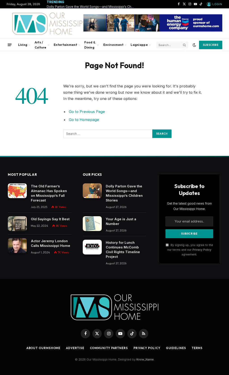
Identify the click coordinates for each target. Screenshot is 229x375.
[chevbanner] (152, 30)
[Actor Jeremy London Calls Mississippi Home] (17, 245)
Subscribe (210, 45)
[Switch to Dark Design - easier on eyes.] (194, 45)
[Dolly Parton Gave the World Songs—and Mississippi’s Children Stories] (92, 190)
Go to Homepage (84, 119)
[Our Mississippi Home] (50, 23)
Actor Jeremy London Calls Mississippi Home (50, 243)
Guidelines (176, 348)
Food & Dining (89, 44)
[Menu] (10, 45)
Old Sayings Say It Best (50, 219)
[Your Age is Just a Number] (92, 223)
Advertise (75, 348)
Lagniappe (139, 45)
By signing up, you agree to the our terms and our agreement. (190, 249)
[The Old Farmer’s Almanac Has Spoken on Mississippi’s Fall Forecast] (17, 190)
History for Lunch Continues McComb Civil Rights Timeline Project (123, 249)
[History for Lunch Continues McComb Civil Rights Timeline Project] (92, 247)
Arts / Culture (41, 44)
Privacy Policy (202, 249)
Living (23, 45)
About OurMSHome (43, 348)
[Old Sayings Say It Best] (17, 223)
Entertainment (65, 45)
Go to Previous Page (87, 111)
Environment (113, 45)
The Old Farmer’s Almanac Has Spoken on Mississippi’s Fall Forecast (49, 193)
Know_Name (145, 359)
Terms (197, 348)
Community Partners (109, 348)
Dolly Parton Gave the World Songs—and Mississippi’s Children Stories (91, 6)
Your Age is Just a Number (121, 221)
